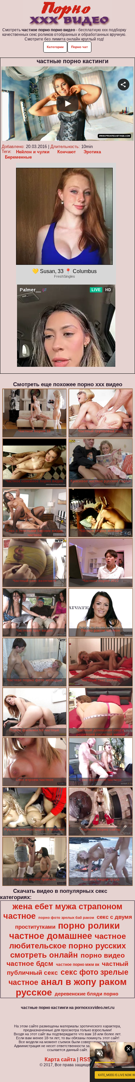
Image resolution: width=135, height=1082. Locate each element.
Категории (55, 47)
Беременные (18, 157)
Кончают (66, 151)
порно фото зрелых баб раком (66, 917)
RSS (85, 1059)
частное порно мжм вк (77, 964)
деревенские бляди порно (86, 993)
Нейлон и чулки (32, 151)
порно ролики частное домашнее (64, 931)
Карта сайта (60, 1059)
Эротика (92, 151)
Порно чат (79, 47)
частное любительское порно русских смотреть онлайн (67, 945)
